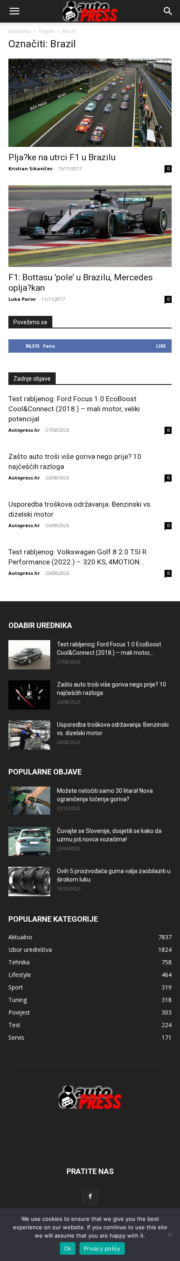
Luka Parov (22, 299)
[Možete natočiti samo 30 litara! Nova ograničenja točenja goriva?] (29, 801)
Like (161, 346)
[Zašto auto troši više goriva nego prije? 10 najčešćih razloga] (29, 695)
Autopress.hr (24, 430)
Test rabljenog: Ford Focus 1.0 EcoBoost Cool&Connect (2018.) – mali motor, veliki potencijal (74, 409)
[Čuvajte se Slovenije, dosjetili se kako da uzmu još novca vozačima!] (29, 841)
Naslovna (19, 31)
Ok (68, 1248)
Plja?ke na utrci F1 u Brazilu (62, 157)
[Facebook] (90, 1196)
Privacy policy (102, 1248)
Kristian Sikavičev (30, 168)
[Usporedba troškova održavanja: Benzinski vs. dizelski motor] (29, 735)
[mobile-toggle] (14, 11)
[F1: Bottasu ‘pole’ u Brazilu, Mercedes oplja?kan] (90, 226)
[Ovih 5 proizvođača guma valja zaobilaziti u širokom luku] (29, 881)
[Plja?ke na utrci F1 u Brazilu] (90, 103)
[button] (168, 11)
